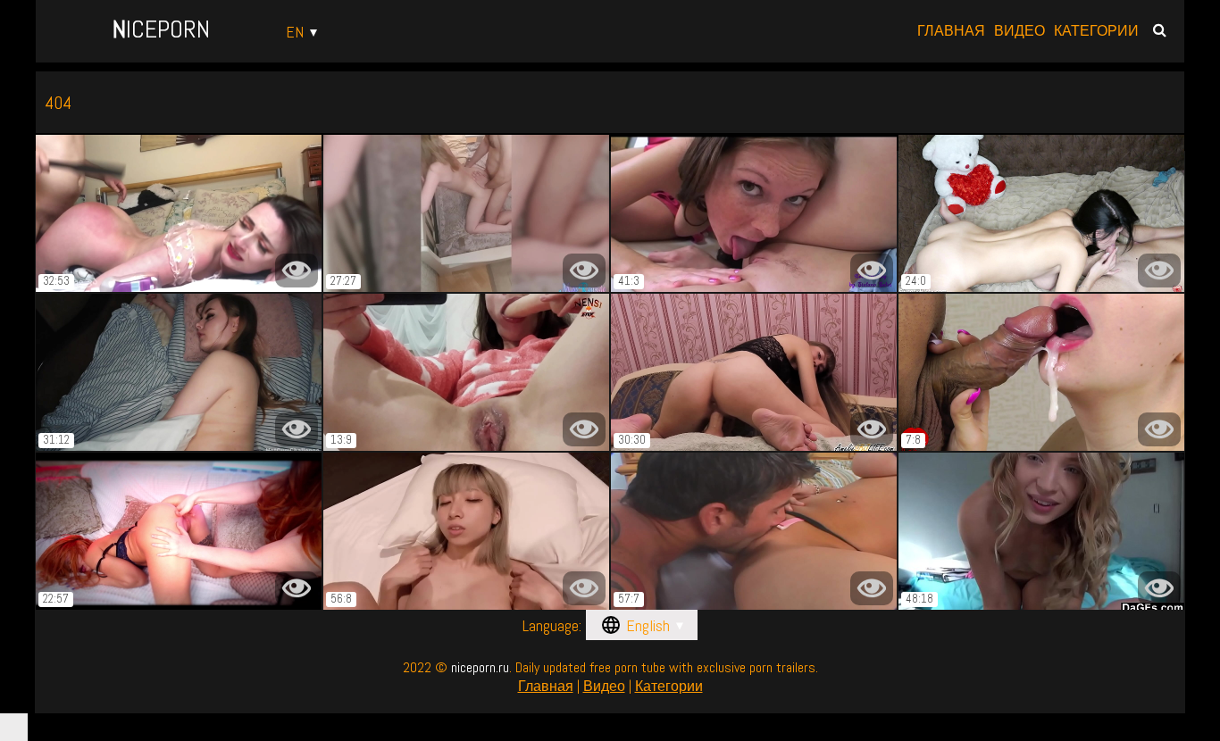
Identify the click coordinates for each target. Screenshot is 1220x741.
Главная (951, 31)
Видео (1019, 31)
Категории (1096, 31)
